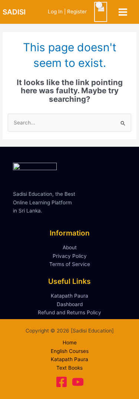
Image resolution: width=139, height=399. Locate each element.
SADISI (14, 11)
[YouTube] (78, 382)
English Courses (70, 351)
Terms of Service (69, 264)
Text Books (69, 368)
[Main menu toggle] (123, 11)
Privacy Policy (70, 256)
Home (70, 343)
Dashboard (70, 304)
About (70, 247)
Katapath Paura (69, 296)
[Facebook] (61, 382)
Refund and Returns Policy (69, 312)
